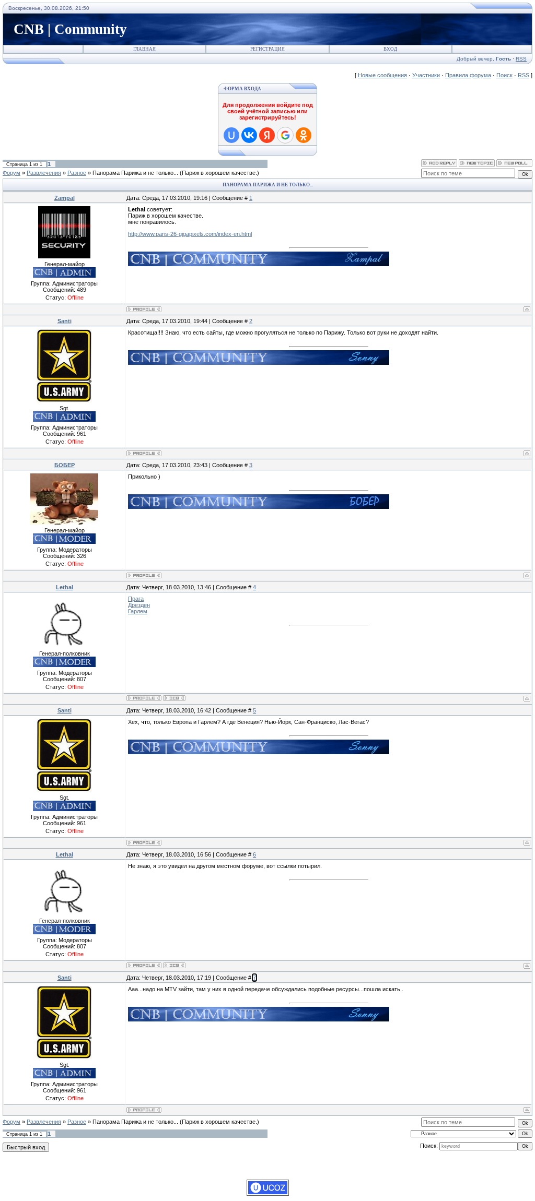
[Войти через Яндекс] (267, 135)
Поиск (504, 75)
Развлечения (44, 173)
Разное (76, 173)
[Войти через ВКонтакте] (249, 135)
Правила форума (468, 75)
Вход (390, 49)
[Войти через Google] (285, 135)
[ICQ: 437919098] (174, 698)
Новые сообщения (382, 75)
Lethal (64, 587)
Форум (11, 173)
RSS (521, 59)
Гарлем (137, 611)
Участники (426, 75)
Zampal (64, 198)
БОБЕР (64, 465)
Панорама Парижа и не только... (135, 173)
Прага (136, 599)
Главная (144, 49)
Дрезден (139, 605)
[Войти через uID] (231, 135)
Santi (64, 321)
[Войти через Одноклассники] (303, 135)
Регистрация (267, 49)
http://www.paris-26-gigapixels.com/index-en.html (190, 234)
